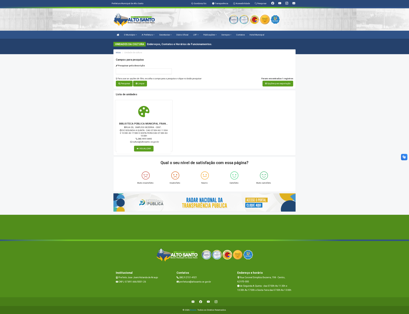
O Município (130, 35)
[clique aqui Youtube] (208, 301)
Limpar (140, 83)
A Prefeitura (147, 35)
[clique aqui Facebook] (201, 301)
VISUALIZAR (145, 148)
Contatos (240, 35)
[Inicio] (118, 35)
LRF (195, 35)
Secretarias (164, 35)
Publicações (209, 35)
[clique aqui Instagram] (216, 301)
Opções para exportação (279, 83)
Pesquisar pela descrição (131, 65)
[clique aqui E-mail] (193, 301)
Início (118, 52)
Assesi (193, 310)
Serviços (225, 35)
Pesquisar (125, 83)
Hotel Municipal (257, 35)
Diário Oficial (182, 35)
